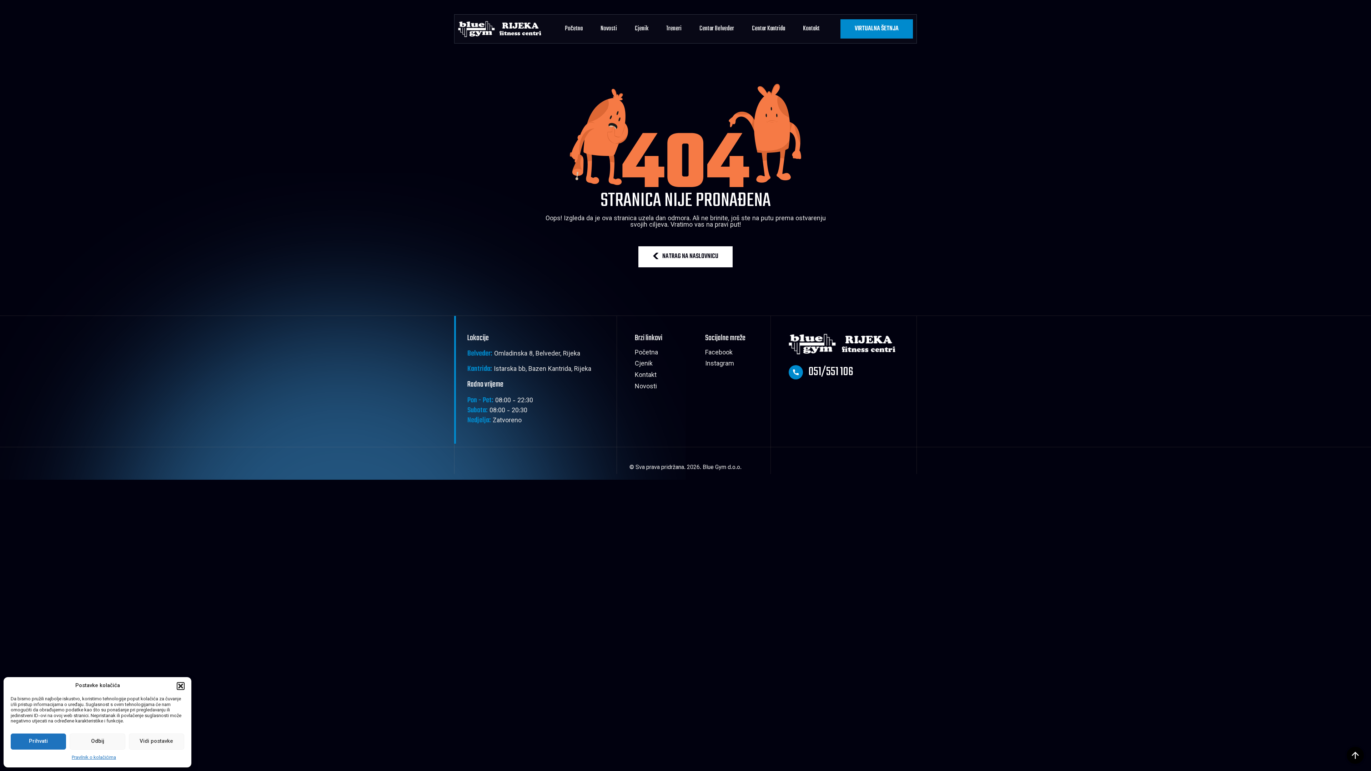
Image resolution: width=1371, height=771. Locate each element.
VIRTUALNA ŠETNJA (877, 29)
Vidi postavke (156, 741)
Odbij (97, 741)
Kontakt (811, 29)
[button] (180, 686)
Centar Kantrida (768, 29)
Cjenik (641, 29)
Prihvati (38, 741)
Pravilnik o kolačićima (94, 757)
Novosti (609, 29)
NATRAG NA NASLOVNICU (690, 256)
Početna (574, 29)
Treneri (674, 29)
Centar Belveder (716, 29)
